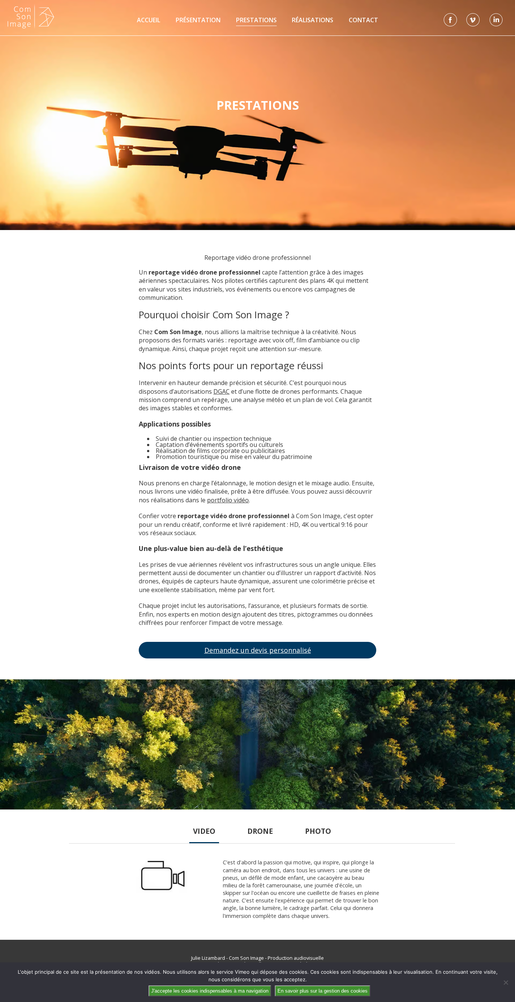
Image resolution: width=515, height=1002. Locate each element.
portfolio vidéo (228, 500)
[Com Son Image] (31, 16)
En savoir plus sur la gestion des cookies (322, 991)
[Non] (505, 982)
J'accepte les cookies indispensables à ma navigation (209, 991)
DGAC (221, 391)
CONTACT (363, 20)
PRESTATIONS (256, 20)
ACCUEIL (148, 20)
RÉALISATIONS (312, 20)
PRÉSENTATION (198, 20)
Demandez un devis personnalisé (257, 650)
